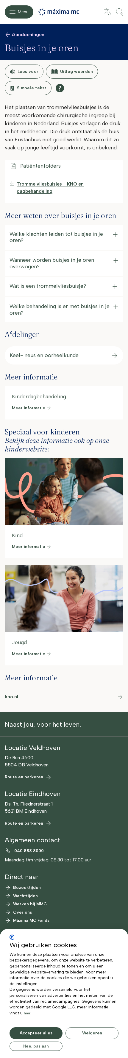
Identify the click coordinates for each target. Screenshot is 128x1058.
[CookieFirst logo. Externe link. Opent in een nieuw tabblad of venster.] (12, 937)
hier (27, 1013)
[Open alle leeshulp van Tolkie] (60, 88)
